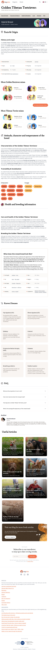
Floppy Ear (18, 283)
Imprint (29, 649)
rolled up (19, 287)
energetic (19, 190)
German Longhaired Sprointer (9, 586)
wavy (13, 279)
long (17, 275)
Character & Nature (15, 15)
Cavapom (4, 596)
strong (13, 291)
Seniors (40, 292)
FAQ (44, 15)
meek (3, 194)
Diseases (39, 15)
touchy (4, 198)
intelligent (12, 186)
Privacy (33, 649)
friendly (4, 186)
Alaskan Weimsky (6, 592)
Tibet (13, 65)
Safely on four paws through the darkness (12, 631)
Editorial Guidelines (22, 649)
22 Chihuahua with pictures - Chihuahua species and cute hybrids (17, 613)
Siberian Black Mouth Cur (8, 588)
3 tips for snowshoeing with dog (9, 627)
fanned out (14, 287)
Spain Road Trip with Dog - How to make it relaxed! (14, 623)
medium (13, 275)
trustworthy (11, 190)
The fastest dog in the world (8, 615)
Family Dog (28, 186)
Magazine (15, 2)
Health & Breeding (26, 15)
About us (15, 649)
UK (10, 65)
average (36, 61)
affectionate (11, 194)
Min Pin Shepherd (6, 598)
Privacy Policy (30, 561)
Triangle (13, 283)
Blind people (42, 290)
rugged (16, 291)
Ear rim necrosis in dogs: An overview (11, 617)
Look (34, 15)
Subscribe (32, 556)
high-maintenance (14, 73)
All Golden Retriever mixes (40, 105)
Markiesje (4, 590)
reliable (20, 186)
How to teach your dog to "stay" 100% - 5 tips (12, 629)
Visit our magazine (10, 537)
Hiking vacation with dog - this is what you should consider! (16, 619)
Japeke (3, 600)
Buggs (3, 594)
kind (10, 198)
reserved (20, 194)
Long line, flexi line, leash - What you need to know (14, 625)
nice (3, 190)
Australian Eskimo (6, 602)
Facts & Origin (4, 15)
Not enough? (24, 546)
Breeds (21, 2)
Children (36, 292)
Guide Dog (28, 190)
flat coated (17, 279)
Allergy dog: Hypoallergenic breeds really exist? (13, 621)
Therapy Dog (38, 186)
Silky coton (4, 604)
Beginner (37, 290)
